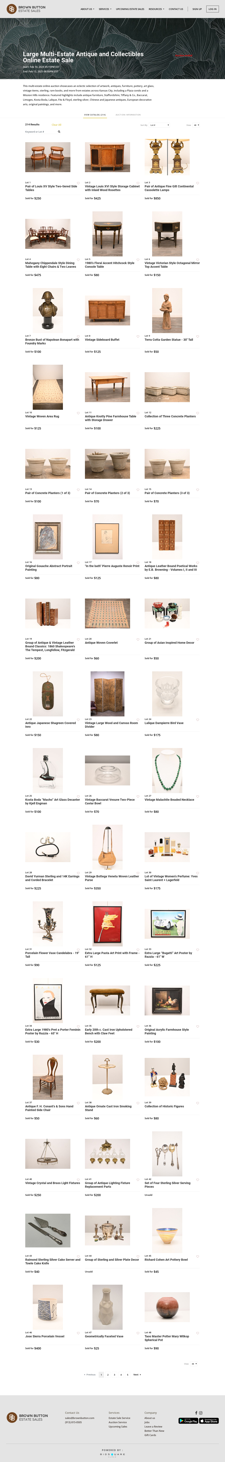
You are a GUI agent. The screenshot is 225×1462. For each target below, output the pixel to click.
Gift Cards (150, 1435)
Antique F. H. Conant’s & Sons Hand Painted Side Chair (49, 1108)
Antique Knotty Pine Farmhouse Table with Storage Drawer (110, 418)
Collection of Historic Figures (164, 1106)
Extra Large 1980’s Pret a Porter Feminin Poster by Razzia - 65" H (52, 1031)
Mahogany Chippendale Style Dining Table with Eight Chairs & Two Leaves (50, 264)
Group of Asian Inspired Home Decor (169, 642)
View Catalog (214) (95, 114)
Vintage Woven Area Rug (42, 416)
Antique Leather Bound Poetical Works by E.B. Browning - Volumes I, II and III (171, 567)
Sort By (144, 125)
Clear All (56, 124)
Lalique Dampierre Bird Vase (164, 723)
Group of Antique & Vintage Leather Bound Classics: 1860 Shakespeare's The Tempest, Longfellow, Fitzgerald (50, 646)
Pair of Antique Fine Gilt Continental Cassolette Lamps (169, 188)
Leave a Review (153, 1426)
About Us (87, 9)
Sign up (197, 9)
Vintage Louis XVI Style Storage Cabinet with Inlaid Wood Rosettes (112, 188)
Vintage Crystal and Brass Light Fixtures (52, 1183)
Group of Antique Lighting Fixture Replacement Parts (107, 1184)
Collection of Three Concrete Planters (170, 416)
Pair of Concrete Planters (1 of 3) (47, 493)
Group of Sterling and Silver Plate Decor (112, 1259)
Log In (213, 9)
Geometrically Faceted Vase (104, 1336)
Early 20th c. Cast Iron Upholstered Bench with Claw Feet (108, 1031)
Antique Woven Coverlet (101, 642)
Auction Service (118, 1422)
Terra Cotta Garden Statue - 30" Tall (169, 339)
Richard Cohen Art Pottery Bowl (166, 1259)
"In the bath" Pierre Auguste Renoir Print (112, 566)
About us (149, 1418)
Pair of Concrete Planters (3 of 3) (167, 493)
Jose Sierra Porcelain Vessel (44, 1336)
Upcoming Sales (118, 1426)
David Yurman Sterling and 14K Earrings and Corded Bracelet (52, 878)
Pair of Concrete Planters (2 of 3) (107, 493)
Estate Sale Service (119, 1418)
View (188, 125)
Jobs (147, 1422)
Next (136, 1374)
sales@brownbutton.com (79, 1418)
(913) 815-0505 (73, 1422)
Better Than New (154, 1431)
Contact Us (176, 9)
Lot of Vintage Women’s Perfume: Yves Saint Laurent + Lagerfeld (171, 878)
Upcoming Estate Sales (130, 9)
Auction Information (128, 114)
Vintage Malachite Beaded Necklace (169, 799)
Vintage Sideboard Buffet (102, 339)
